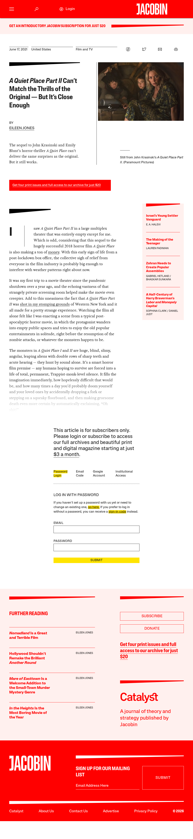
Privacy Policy (146, 811)
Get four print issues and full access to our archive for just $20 (56, 185)
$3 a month (66, 454)
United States (41, 49)
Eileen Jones (21, 128)
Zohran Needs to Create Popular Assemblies (158, 267)
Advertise (111, 811)
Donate (152, 629)
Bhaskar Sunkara (158, 279)
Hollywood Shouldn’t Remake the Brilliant (27, 658)
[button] (11, 9)
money (53, 252)
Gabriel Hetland (157, 276)
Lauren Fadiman (157, 248)
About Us (46, 811)
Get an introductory (28, 26)
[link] (67, 9)
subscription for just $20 (83, 26)
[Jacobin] (152, 9)
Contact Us (78, 811)
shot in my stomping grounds (45, 304)
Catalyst (16, 811)
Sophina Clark (156, 311)
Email (58, 523)
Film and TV (84, 49)
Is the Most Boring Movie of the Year (28, 713)
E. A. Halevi (153, 224)
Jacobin (53, 26)
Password (63, 541)
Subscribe (152, 616)
